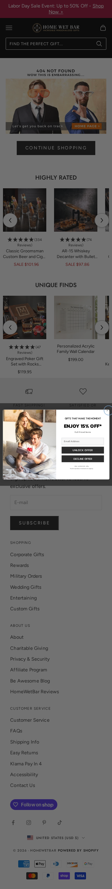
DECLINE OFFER (82, 458)
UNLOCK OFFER (83, 450)
